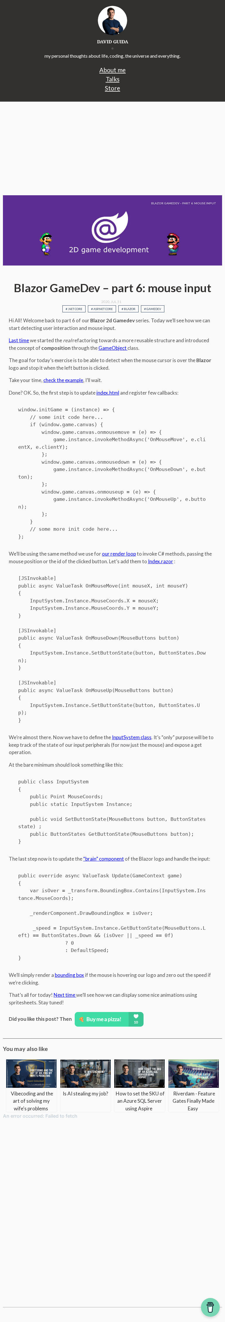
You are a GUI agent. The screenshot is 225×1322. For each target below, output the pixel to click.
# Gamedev (152, 309)
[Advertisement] (112, 148)
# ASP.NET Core (102, 309)
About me (112, 69)
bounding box (69, 975)
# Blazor (128, 309)
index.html (107, 393)
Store (112, 88)
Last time (19, 340)
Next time (65, 995)
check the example (63, 380)
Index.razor (160, 561)
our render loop (119, 554)
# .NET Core (74, 309)
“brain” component (103, 859)
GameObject (112, 348)
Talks (113, 79)
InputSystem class (131, 737)
